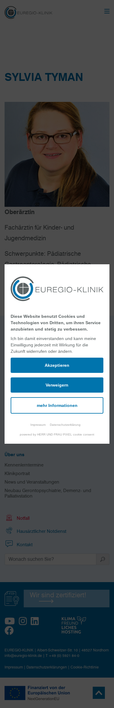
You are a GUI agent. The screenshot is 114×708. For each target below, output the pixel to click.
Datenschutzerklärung (65, 424)
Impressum (38, 424)
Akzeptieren (57, 365)
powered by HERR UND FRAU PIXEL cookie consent (57, 434)
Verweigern (57, 385)
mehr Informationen (57, 405)
